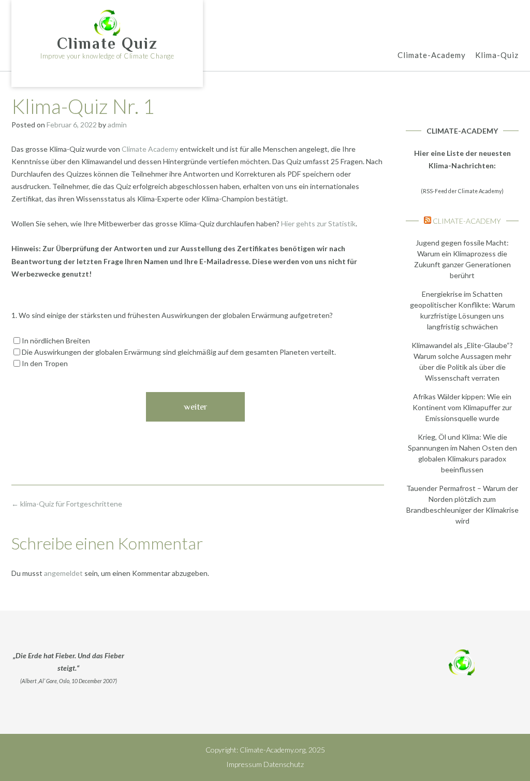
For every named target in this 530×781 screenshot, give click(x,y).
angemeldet (63, 573)
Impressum (244, 764)
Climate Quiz (107, 43)
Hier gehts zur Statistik (318, 223)
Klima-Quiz (497, 55)
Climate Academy (150, 148)
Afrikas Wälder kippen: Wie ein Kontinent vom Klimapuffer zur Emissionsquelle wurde (462, 407)
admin (117, 124)
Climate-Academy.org (272, 749)
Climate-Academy (432, 55)
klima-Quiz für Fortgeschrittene (66, 503)
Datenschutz (283, 764)
